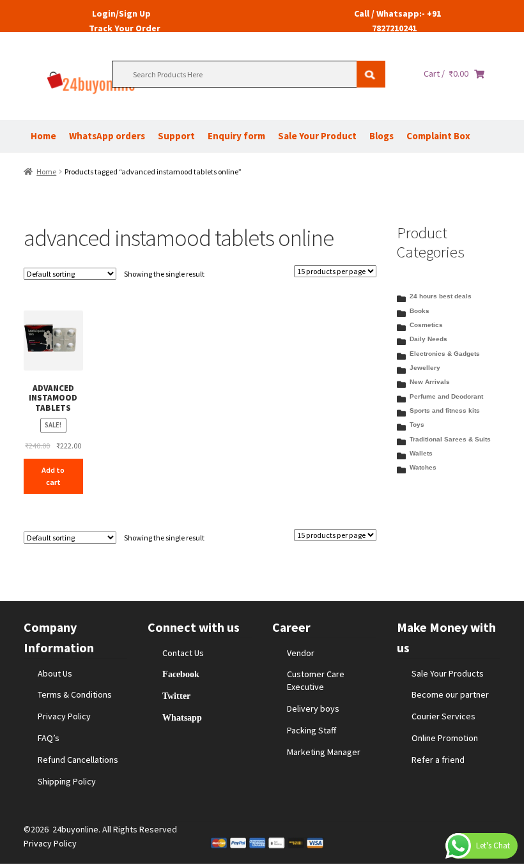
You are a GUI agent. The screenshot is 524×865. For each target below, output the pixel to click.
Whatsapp (182, 717)
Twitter (176, 695)
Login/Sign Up (121, 13)
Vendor (300, 653)
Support (176, 136)
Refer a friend (438, 759)
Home (43, 136)
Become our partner (450, 694)
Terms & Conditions (75, 694)
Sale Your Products (448, 673)
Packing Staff (311, 730)
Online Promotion (445, 738)
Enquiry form (236, 136)
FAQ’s (48, 738)
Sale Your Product (317, 136)
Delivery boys (313, 708)
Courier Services (443, 716)
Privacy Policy (64, 716)
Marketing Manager (323, 752)
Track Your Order (124, 28)
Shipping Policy (67, 781)
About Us (55, 673)
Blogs (381, 136)
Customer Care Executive (315, 680)
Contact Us (183, 653)
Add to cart (53, 476)
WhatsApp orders (107, 136)
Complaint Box (438, 136)
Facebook (180, 674)
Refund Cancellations (78, 759)
